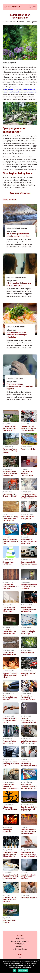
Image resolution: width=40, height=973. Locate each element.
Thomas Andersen (20, 277)
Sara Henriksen (18, 22)
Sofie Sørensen (22, 228)
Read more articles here (20, 193)
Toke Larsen (19, 378)
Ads (20, 958)
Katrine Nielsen (20, 326)
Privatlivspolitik (23, 970)
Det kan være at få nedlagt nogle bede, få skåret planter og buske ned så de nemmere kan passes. (19, 90)
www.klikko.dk (22, 949)
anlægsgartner (32, 22)
